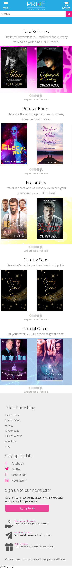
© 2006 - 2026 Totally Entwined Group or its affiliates (35, 559)
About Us (10, 441)
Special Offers (13, 420)
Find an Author (13, 436)
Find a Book (12, 415)
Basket (66, 8)
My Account (12, 430)
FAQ (7, 446)
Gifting (9, 425)
